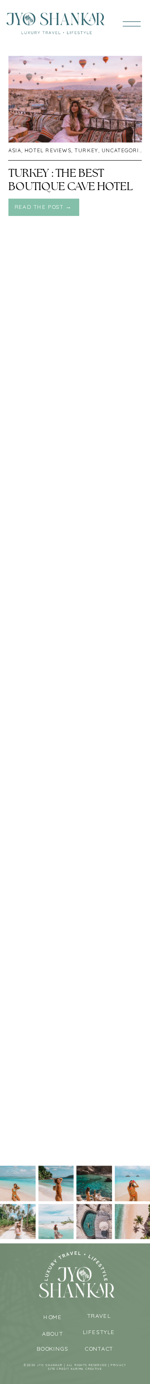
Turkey (86, 150)
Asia (14, 150)
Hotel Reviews (48, 150)
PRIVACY (118, 1365)
